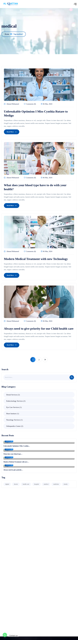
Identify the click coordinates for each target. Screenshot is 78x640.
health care (26, 484)
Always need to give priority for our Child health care (38, 328)
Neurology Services (14, 420)
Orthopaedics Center (14, 426)
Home (7, 34)
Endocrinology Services (15, 401)
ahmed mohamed (12, 104)
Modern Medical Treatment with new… (16, 462)
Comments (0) (31, 104)
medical (46, 484)
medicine (56, 484)
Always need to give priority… (13, 470)
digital (7, 484)
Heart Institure (12, 414)
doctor (16, 484)
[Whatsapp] (5, 635)
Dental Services (12, 395)
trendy (66, 484)
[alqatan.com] (10, 4)
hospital (36, 484)
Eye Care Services (13, 407)
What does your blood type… (12, 454)
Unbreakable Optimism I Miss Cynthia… (16, 446)
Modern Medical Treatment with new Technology (36, 259)
